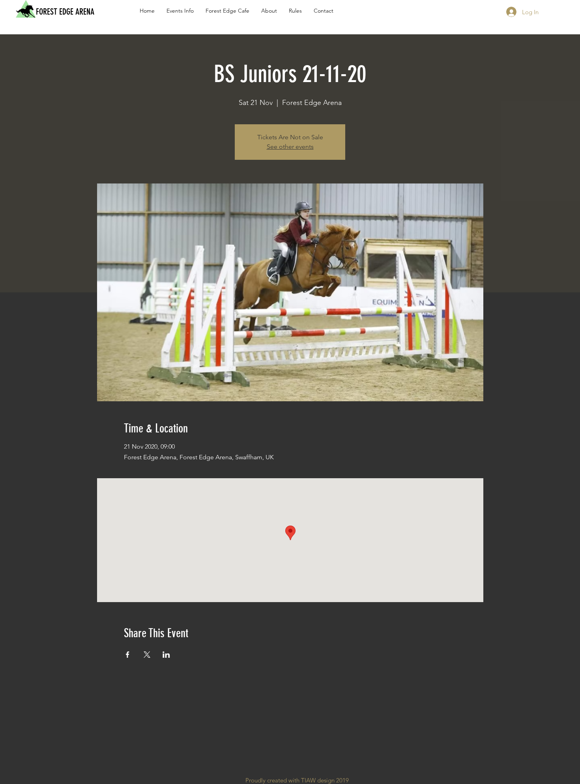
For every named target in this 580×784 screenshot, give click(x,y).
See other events (290, 146)
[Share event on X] (147, 654)
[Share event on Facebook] (127, 654)
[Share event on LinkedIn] (166, 654)
